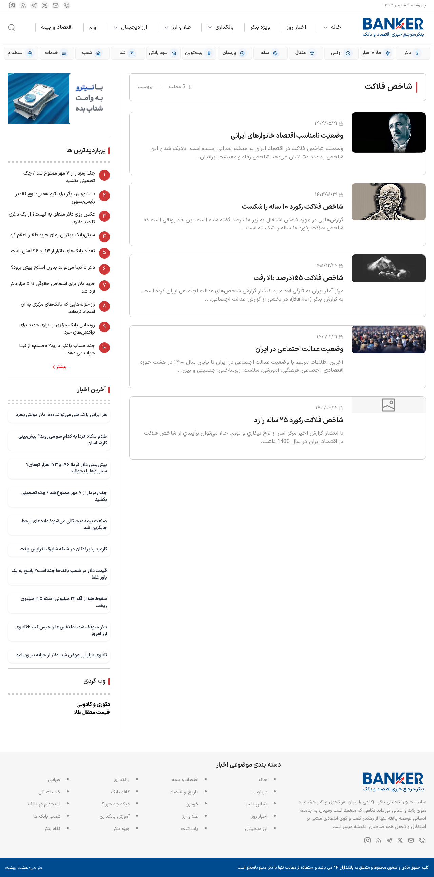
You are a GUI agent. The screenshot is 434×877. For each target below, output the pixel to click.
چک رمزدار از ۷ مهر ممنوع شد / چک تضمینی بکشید (59, 177)
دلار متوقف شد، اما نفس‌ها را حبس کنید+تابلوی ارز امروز (61, 630)
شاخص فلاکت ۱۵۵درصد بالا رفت (298, 278)
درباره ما (259, 792)
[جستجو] (11, 27)
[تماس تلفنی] (66, 5)
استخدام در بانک (44, 804)
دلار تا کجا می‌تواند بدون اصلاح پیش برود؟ (53, 267)
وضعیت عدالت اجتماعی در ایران (299, 349)
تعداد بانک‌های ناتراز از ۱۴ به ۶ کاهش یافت (53, 251)
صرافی (54, 779)
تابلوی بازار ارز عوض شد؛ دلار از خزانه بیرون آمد (61, 655)
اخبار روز (296, 27)
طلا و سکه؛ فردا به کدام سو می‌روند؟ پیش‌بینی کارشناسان (62, 440)
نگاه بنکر (52, 828)
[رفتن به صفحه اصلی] (393, 27)
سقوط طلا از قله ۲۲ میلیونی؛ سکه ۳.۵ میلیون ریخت (64, 602)
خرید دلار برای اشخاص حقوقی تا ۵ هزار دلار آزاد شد (52, 287)
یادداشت (189, 828)
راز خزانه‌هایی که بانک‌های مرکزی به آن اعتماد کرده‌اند (58, 308)
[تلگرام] (34, 5)
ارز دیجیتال (134, 27)
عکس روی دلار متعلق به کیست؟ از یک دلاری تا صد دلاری (52, 218)
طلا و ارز (181, 27)
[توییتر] (45, 5)
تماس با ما (256, 804)
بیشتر (61, 367)
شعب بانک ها (46, 816)
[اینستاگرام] (12, 5)
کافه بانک (120, 792)
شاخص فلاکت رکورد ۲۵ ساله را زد (298, 420)
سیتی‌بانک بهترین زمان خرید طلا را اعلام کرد (52, 235)
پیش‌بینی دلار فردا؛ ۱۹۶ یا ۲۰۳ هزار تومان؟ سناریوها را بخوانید (66, 468)
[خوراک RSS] (23, 5)
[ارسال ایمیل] (56, 5)
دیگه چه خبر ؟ (116, 804)
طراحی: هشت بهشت (23, 867)
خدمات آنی (49, 792)
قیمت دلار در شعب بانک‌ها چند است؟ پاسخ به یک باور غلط (59, 574)
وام (92, 27)
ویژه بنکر (260, 27)
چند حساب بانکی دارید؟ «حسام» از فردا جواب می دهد (57, 349)
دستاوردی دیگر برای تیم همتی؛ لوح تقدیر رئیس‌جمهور (55, 197)
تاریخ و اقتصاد (184, 792)
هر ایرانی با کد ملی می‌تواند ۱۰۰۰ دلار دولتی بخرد (61, 415)
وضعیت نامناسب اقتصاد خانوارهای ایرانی (287, 136)
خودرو (192, 804)
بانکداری (224, 27)
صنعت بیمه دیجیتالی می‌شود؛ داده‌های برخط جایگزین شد (64, 524)
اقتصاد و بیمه (57, 27)
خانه (336, 27)
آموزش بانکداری (115, 816)
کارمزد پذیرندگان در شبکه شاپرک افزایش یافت (63, 549)
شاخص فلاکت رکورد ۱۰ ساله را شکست (292, 207)
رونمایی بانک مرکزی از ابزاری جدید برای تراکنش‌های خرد (57, 329)
